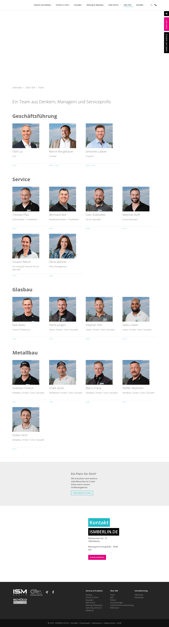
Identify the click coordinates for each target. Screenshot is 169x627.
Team (112, 595)
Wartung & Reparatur (95, 5)
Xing (57, 165)
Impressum (97, 623)
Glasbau (89, 595)
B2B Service (114, 5)
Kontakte (139, 5)
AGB (119, 623)
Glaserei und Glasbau (42, 5)
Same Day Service (166, 43)
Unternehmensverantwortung (121, 605)
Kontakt (74, 623)
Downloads (139, 597)
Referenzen (114, 608)
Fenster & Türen (62, 5)
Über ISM (127, 5)
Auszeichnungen (116, 602)
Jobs (112, 597)
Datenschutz (109, 623)
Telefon (14, 165)
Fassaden (78, 5)
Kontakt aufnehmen (97, 557)
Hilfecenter (139, 595)
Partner (113, 600)
